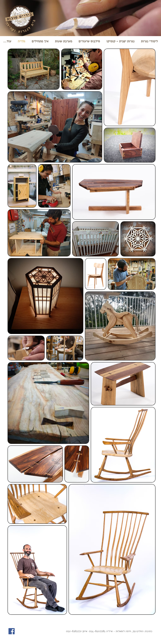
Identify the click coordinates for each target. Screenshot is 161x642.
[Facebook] (11, 631)
